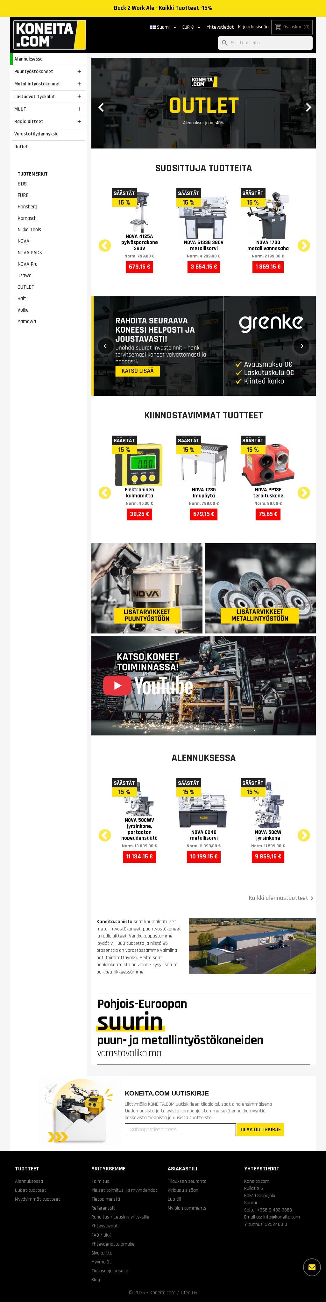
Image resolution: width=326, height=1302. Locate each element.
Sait (22, 298)
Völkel (24, 310)
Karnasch (27, 218)
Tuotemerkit (33, 173)
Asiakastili (182, 1085)
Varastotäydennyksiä (36, 134)
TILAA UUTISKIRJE (260, 1045)
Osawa (25, 275)
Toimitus (100, 1097)
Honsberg (27, 206)
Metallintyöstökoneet (37, 84)
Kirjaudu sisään (253, 27)
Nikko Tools (29, 229)
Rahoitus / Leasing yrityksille (120, 1133)
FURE (23, 195)
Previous (101, 158)
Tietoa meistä (105, 1115)
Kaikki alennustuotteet (282, 814)
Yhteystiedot (220, 27)
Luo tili (174, 1115)
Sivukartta (101, 1169)
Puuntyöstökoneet (33, 71)
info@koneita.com (281, 1133)
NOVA (23, 241)
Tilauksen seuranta (187, 1097)
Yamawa (27, 321)
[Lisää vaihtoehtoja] (312, 1267)
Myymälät (101, 1178)
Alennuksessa (28, 59)
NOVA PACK (30, 252)
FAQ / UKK (101, 1151)
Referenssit (103, 1124)
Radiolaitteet (28, 121)
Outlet (21, 146)
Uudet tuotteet (30, 1106)
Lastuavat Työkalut (34, 96)
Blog (95, 1196)
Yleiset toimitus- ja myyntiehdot (124, 1106)
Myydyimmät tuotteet (37, 1115)
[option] (203, 61)
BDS (22, 183)
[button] (108, 61)
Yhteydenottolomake (113, 1160)
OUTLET (26, 287)
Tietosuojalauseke (109, 1187)
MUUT (20, 109)
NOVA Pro (28, 264)
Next (300, 158)
